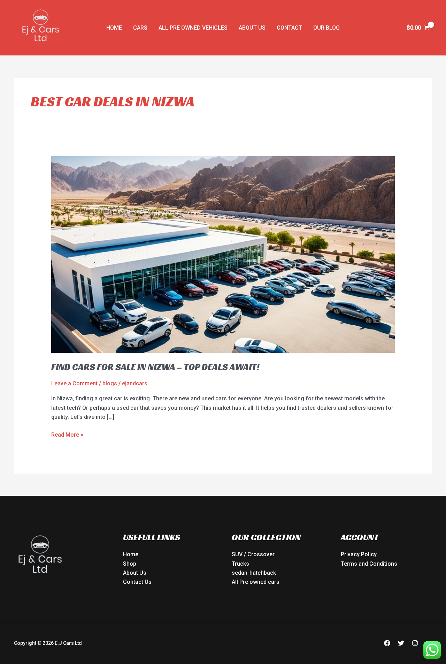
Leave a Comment (74, 383)
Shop (129, 563)
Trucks (240, 563)
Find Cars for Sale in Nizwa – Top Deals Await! (155, 366)
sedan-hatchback (254, 572)
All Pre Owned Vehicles (193, 27)
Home (114, 27)
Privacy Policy (359, 554)
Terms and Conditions (369, 563)
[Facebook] (387, 643)
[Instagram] (415, 643)
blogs (109, 383)
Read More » (67, 434)
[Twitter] (401, 643)
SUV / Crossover (253, 554)
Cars (140, 27)
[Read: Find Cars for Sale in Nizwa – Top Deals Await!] (223, 254)
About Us (252, 27)
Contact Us (137, 582)
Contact (289, 27)
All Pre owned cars (255, 582)
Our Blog (326, 27)
